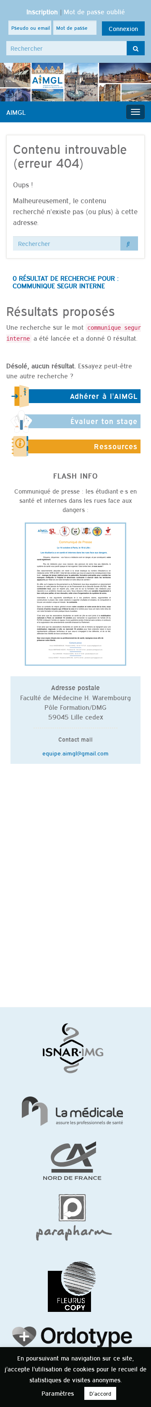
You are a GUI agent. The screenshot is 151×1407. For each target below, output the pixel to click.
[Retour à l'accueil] (75, 82)
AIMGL (16, 112)
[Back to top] (132, 1388)
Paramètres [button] (58, 1393)
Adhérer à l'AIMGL (104, 396)
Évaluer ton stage (104, 421)
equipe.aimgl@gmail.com (75, 753)
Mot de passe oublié (94, 11)
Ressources (116, 446)
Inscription (42, 11)
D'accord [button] (100, 1393)
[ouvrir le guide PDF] (75, 593)
